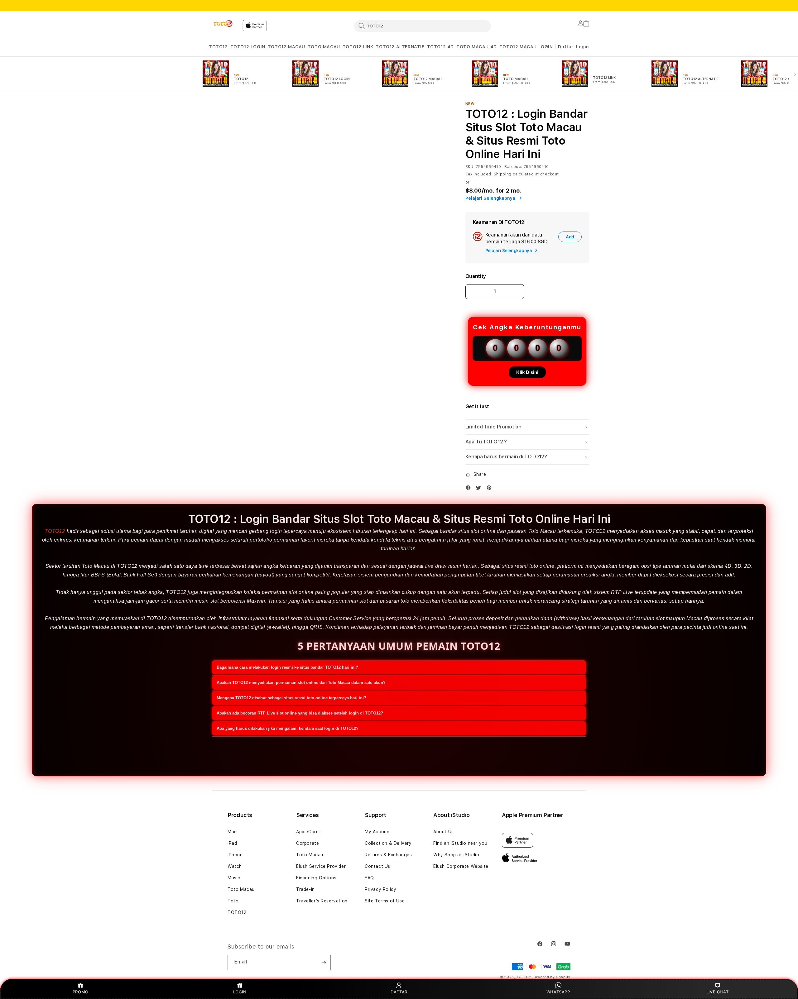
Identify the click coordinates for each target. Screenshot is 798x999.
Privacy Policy (380, 889)
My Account (378, 831)
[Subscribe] (323, 962)
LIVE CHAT (717, 991)
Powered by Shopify (551, 977)
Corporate (307, 843)
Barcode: (513, 167)
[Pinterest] (490, 489)
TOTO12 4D (440, 46)
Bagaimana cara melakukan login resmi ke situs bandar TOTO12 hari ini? (287, 667)
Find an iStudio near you (460, 843)
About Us (443, 831)
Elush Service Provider (321, 866)
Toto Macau (241, 889)
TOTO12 (218, 46)
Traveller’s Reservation (322, 900)
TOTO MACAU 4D (476, 46)
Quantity (475, 276)
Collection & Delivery (388, 843)
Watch (235, 866)
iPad (232, 843)
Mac (232, 831)
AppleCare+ (309, 831)
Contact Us (377, 866)
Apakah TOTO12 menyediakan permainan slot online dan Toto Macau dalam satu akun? (301, 682)
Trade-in (305, 889)
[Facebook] (469, 489)
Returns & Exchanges (388, 854)
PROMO (81, 991)
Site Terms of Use (385, 900)
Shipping (503, 174)
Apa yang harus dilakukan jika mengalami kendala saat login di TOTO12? (287, 728)
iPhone (235, 854)
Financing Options (316, 877)
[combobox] (422, 25)
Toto (233, 900)
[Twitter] (480, 489)
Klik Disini (527, 372)
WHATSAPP (558, 991)
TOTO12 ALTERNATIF (400, 46)
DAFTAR (399, 991)
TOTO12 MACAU (286, 46)
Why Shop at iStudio (456, 854)
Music (234, 877)
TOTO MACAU (324, 46)
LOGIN (240, 991)
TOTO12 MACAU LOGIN (526, 46)
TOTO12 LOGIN (247, 46)
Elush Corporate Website (460, 866)
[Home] (223, 23)
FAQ (369, 877)
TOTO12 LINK (358, 46)
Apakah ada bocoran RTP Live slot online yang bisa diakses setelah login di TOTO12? (300, 713)
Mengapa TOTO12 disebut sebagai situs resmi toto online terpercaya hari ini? (291, 697)
